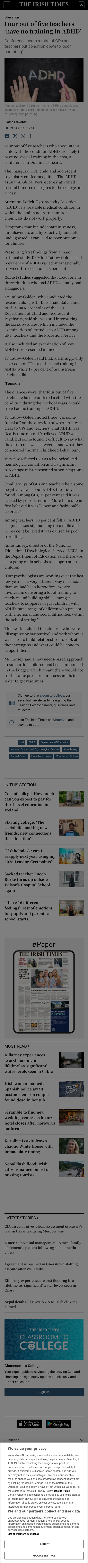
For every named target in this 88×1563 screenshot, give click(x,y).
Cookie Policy (62, 1490)
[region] (44, 1502)
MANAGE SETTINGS (44, 1555)
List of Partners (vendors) (23, 1533)
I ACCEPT (44, 1544)
